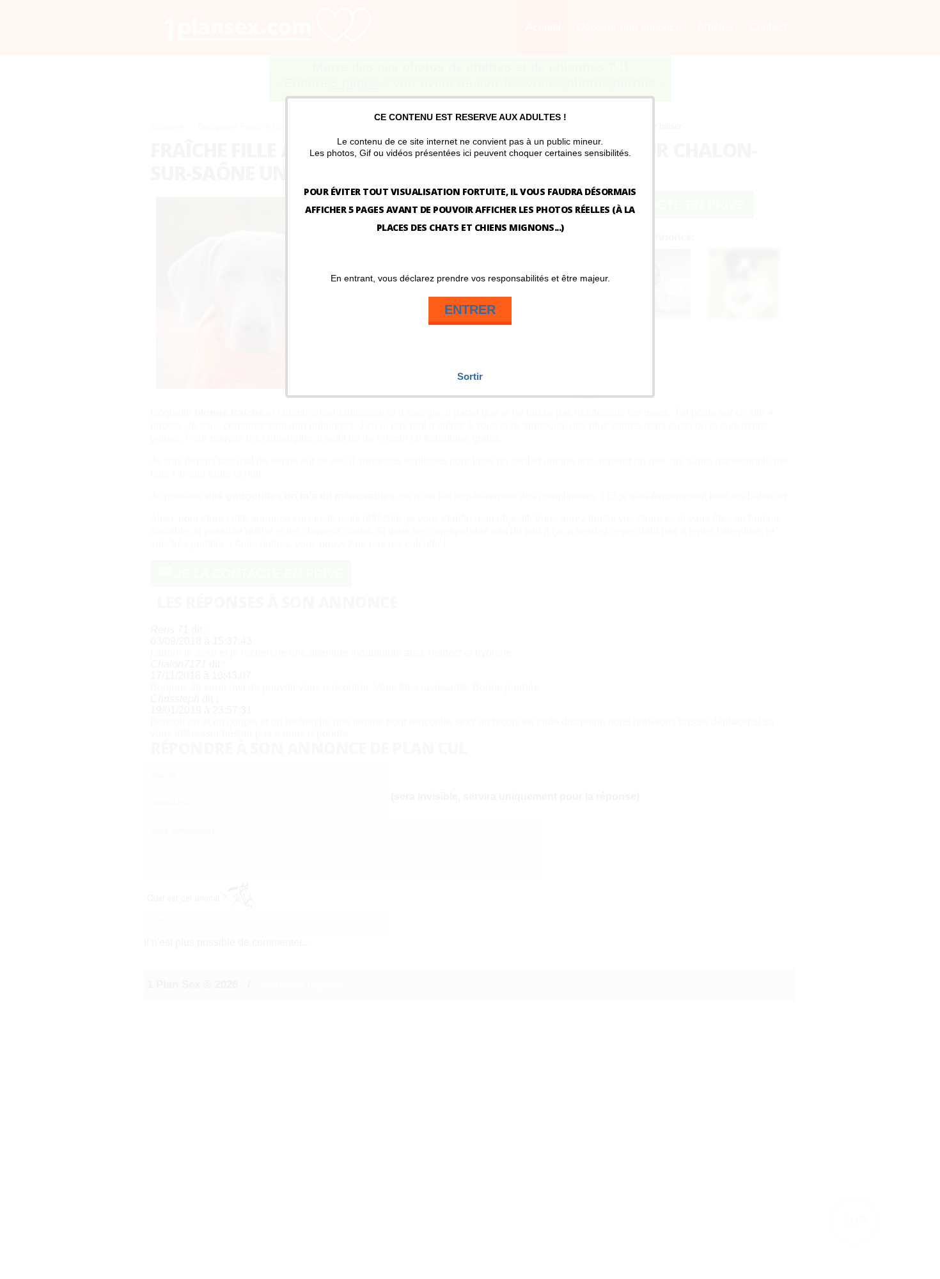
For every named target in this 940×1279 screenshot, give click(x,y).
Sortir (470, 376)
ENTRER (470, 309)
